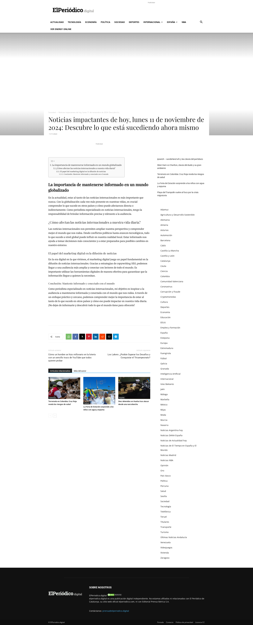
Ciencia (164, 271)
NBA (184, 22)
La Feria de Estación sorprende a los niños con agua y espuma (180, 185)
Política (105, 22)
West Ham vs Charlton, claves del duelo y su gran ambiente (179, 166)
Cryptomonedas (168, 296)
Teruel (163, 516)
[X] (82, 337)
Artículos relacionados (60, 371)
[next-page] (55, 415)
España (171, 22)
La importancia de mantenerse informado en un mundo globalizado (87, 165)
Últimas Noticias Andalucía (173, 537)
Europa (163, 343)
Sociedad (119, 22)
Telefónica (165, 511)
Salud (163, 491)
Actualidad (57, 22)
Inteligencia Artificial (170, 373)
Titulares (164, 521)
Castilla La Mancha (169, 250)
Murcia (163, 420)
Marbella (164, 399)
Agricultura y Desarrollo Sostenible (177, 214)
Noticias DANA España (171, 435)
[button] (201, 22)
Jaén (162, 389)
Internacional (151, 22)
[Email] (109, 337)
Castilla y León (167, 255)
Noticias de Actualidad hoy (173, 440)
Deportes (134, 22)
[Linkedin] (96, 337)
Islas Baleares (167, 384)
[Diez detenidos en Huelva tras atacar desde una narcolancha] (134, 388)
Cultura (86, 403)
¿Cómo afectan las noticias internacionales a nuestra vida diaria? (85, 168)
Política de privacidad (184, 622)
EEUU (163, 322)
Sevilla (163, 496)
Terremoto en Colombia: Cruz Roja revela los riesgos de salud (180, 175)
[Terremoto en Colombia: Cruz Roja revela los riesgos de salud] (64, 388)
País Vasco (165, 475)
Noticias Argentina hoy (171, 430)
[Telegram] (116, 337)
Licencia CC (200, 622)
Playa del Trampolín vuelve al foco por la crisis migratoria (177, 194)
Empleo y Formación (170, 327)
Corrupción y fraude (170, 291)
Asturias (164, 230)
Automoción (166, 235)
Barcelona (165, 240)
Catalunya (165, 261)
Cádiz (163, 245)
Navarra (164, 425)
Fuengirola (165, 353)
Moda (163, 414)
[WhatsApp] (69, 337)
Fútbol (163, 358)
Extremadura (166, 348)
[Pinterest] (89, 337)
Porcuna (164, 486)
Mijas (163, 409)
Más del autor (80, 371)
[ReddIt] (102, 337)
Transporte (165, 527)
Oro (162, 470)
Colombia (52, 398)
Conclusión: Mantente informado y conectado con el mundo (86, 174)
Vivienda (164, 552)
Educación (165, 317)
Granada (164, 368)
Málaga (164, 394)
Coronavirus (166, 286)
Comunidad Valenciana (171, 281)
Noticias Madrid (168, 455)
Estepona (165, 337)
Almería (164, 225)
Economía (91, 22)
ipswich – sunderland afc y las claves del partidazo (180, 159)
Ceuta (163, 266)
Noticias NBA (166, 460)
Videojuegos (166, 547)
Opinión (164, 465)
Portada (160, 622)
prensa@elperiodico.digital (115, 610)
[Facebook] (75, 337)
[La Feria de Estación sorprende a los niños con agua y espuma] (99, 390)
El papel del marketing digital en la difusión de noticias (83, 171)
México (163, 404)
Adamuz (164, 209)
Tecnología (74, 22)
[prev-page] (50, 415)
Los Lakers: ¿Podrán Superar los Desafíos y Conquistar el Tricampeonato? (129, 356)
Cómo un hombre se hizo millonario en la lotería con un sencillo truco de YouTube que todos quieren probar (72, 357)
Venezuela (165, 542)
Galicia (163, 363)
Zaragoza (164, 557)
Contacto (169, 622)
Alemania (165, 219)
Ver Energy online (60, 29)
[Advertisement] (151, 10)
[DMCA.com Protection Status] (114, 595)
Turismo (164, 532)
